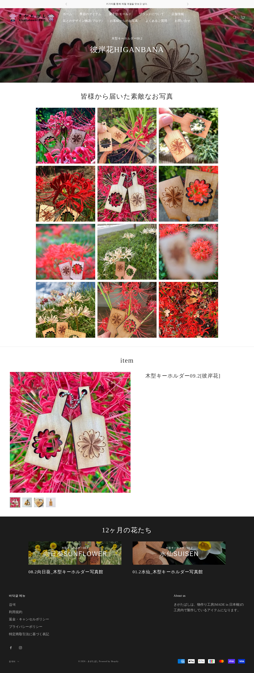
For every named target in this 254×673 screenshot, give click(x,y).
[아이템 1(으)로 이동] (15, 502)
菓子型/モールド (120, 14)
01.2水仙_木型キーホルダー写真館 (168, 571)
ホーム (67, 14)
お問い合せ (182, 20)
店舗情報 (177, 14)
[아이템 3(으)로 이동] (39, 502)
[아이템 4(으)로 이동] (51, 502)
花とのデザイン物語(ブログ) (82, 20)
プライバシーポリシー (25, 627)
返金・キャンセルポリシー (29, 619)
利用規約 (15, 612)
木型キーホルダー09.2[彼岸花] (182, 376)
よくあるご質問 (156, 20)
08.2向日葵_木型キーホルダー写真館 (65, 571)
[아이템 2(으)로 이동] (27, 502)
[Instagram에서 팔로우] (20, 648)
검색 (12, 604)
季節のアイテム (90, 14)
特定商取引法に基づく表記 (29, 634)
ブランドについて (151, 14)
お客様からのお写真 (124, 20)
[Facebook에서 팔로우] (11, 648)
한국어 (12, 661)
